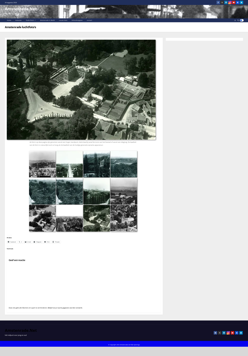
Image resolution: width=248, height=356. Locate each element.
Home (9, 20)
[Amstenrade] (42, 164)
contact (89, 20)
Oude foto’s (30, 20)
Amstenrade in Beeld (47, 20)
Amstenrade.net (21, 8)
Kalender (18, 20)
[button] (238, 20)
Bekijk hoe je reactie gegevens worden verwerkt (65, 308)
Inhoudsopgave (77, 20)
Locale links (63, 20)
